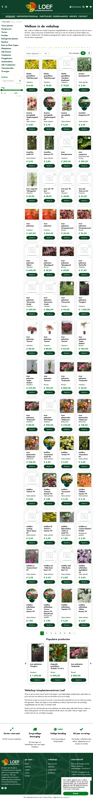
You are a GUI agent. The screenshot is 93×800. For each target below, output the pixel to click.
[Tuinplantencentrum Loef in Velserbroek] (39, 6)
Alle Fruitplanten (8, 65)
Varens (4, 32)
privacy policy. (86, 774)
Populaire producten (58, 639)
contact (27, 770)
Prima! (75, 793)
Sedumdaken (7, 61)
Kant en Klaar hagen (9, 45)
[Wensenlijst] (87, 7)
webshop (28, 767)
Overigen (5, 71)
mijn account (52, 764)
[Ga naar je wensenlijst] (87, 7)
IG (6, 7)
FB (2, 7)
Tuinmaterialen (7, 68)
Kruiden (4, 35)
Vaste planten (7, 25)
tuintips (27, 776)
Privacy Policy (47, 797)
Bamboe (4, 42)
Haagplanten (6, 58)
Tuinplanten (6, 55)
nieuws (27, 773)
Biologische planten (9, 38)
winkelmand (52, 770)
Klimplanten (6, 48)
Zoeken (83, 7)
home (27, 764)
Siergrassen (6, 29)
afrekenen (51, 773)
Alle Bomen (6, 52)
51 (70, 633)
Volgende (74, 633)
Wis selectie (18, 83)
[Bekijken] (90, 7)
